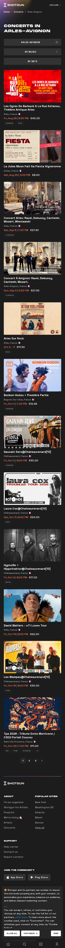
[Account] (57, 944)
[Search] (24, 944)
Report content (13, 857)
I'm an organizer (14, 802)
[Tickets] (40, 944)
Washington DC (44, 807)
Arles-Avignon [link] (34, 11)
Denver (39, 822)
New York (40, 802)
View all (39, 827)
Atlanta (39, 812)
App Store (17, 877)
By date (32, 61)
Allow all (12, 933)
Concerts (18, 11)
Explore (54, 5)
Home (7, 11)
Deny (55, 933)
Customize (29, 933)
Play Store (41, 877)
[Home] (14, 5)
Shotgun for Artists (16, 807)
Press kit (9, 812)
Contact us (11, 851)
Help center (11, 846)
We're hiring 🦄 (13, 817)
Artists (8, 822)
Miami (38, 817)
